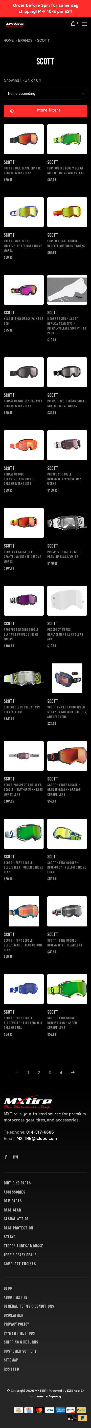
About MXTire (16, 1297)
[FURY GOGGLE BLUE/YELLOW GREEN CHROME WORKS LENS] (67, 140)
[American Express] (60, 1411)
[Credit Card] (28, 1411)
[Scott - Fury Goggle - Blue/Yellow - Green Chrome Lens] (67, 990)
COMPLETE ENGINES (20, 1264)
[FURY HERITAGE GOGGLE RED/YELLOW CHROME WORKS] (67, 213)
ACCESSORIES (14, 1192)
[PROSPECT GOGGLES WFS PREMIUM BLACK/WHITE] (67, 524)
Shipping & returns (21, 1342)
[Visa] (49, 1411)
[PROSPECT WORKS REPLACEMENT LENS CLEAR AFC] (67, 602)
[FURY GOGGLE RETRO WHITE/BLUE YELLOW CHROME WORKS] (24, 213)
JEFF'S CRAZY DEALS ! (21, 1255)
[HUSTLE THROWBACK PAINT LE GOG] (24, 291)
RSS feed (11, 1369)
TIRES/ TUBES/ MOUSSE (23, 1246)
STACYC (10, 1237)
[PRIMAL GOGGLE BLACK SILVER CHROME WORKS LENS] (24, 373)
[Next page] (72, 1073)
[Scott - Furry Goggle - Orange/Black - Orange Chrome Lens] (67, 757)
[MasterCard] (39, 1411)
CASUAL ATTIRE (16, 1219)
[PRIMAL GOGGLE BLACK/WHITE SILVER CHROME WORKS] (67, 373)
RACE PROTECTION (18, 1228)
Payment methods (19, 1333)
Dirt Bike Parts (17, 1183)
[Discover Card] (71, 1411)
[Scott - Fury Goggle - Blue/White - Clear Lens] (67, 912)
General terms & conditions (29, 1306)
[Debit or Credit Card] (72, 1419)
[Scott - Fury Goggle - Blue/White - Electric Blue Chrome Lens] (24, 990)
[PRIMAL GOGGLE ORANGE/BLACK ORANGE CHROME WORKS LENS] (24, 446)
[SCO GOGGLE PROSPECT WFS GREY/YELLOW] (24, 679)
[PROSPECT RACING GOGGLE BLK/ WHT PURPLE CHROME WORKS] (24, 602)
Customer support (20, 1351)
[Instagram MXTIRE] (15, 1157)
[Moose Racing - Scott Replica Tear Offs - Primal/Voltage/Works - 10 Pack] (67, 291)
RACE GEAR (12, 1210)
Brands (25, 40)
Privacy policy (16, 1324)
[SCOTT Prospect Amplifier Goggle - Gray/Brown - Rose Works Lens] (24, 757)
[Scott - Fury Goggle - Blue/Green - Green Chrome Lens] (24, 835)
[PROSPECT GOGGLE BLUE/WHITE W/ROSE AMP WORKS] (67, 446)
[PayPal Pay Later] (82, 1419)
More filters (49, 110)
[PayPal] (81, 1411)
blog (8, 1288)
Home (9, 40)
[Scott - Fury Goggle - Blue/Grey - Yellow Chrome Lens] (67, 835)
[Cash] (18, 1411)
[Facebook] (6, 1157)
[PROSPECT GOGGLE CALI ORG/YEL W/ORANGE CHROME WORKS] (24, 524)
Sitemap (11, 1360)
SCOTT (43, 40)
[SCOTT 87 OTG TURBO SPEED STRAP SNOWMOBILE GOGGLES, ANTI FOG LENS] (67, 679)
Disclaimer (13, 1315)
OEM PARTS (13, 1201)
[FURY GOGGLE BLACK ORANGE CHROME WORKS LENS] (24, 140)
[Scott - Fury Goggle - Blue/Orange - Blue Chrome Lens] (24, 912)
